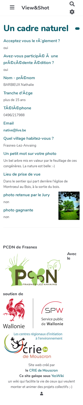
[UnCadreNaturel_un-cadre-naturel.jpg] (67, 208)
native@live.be (14, 130)
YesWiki (57, 376)
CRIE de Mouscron (43, 370)
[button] (42, 394)
